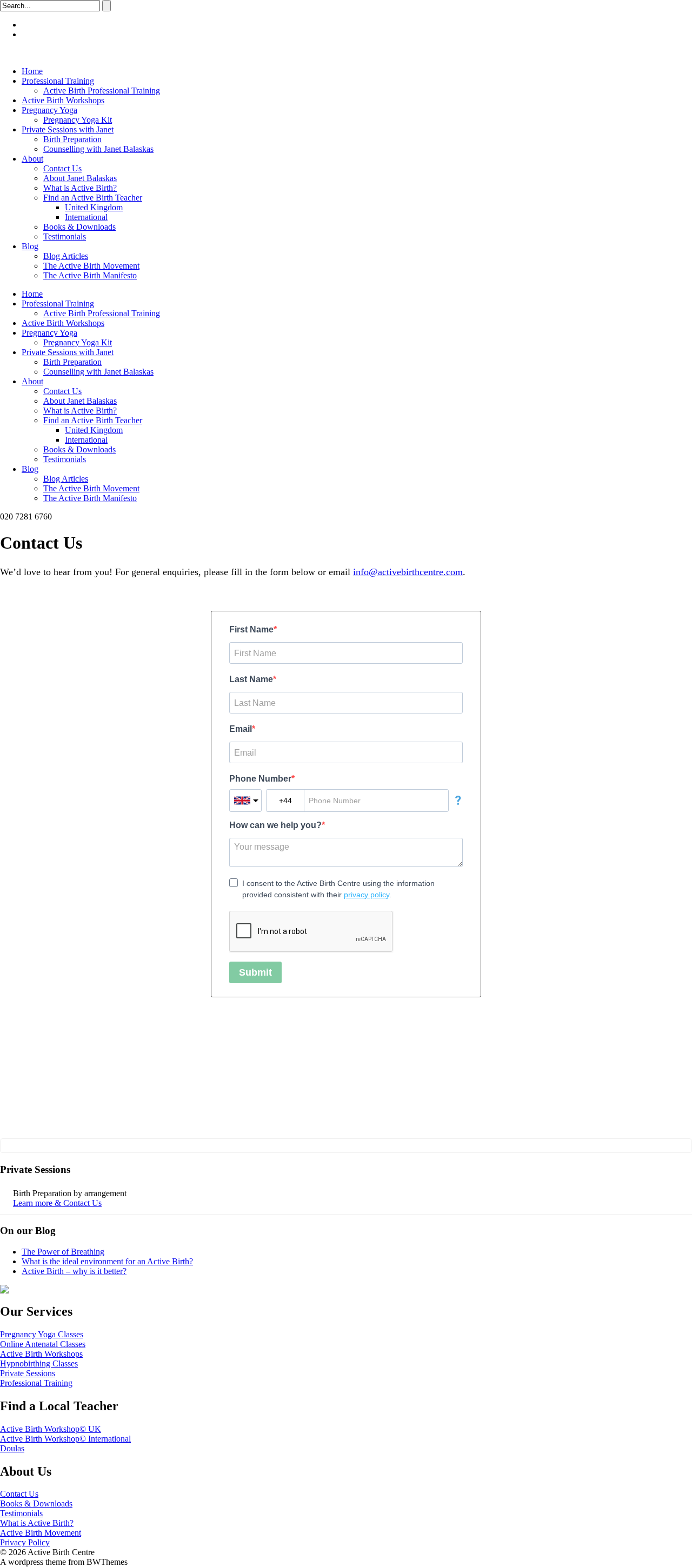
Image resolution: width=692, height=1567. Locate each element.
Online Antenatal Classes (42, 1344)
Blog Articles (65, 256)
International (86, 217)
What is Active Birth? (80, 187)
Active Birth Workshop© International (65, 1438)
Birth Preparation (72, 139)
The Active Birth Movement (91, 265)
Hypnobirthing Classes (39, 1363)
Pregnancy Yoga (49, 110)
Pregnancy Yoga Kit (77, 119)
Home (32, 71)
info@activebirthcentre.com (408, 571)
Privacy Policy (25, 1542)
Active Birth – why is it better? (74, 1271)
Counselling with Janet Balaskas (98, 149)
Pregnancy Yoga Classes (41, 1334)
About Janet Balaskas (80, 178)
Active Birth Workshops (63, 100)
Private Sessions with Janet (68, 129)
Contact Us (62, 168)
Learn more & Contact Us (57, 1203)
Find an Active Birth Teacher (92, 197)
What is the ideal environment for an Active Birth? (107, 1261)
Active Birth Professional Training (101, 90)
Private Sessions (27, 1373)
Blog (30, 246)
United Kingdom (94, 207)
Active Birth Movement (40, 1532)
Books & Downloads (79, 226)
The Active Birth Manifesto (90, 275)
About (32, 158)
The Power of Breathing (63, 1251)
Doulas (12, 1448)
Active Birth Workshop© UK (50, 1428)
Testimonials (64, 236)
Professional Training (58, 80)
